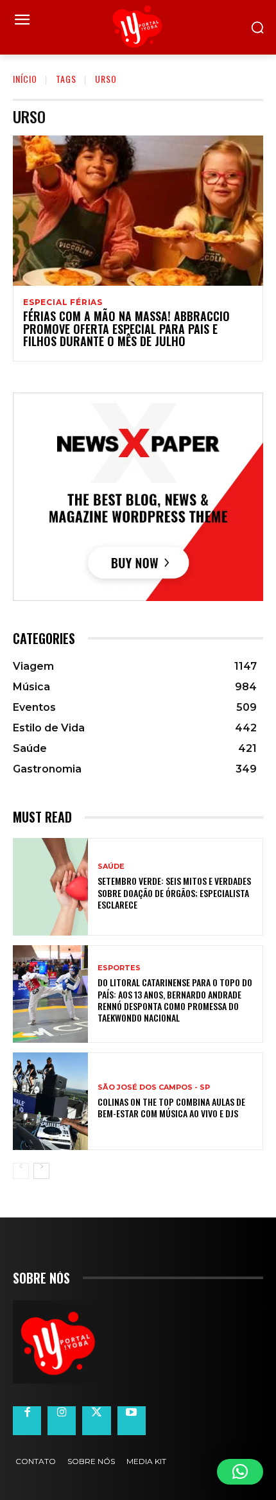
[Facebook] (27, 1420)
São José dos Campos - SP (154, 1087)
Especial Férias (63, 302)
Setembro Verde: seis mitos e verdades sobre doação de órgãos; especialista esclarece (174, 892)
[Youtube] (131, 1420)
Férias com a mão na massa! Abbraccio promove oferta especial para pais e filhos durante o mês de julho (126, 329)
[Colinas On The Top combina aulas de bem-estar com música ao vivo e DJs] (50, 1101)
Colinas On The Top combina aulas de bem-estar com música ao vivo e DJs (171, 1107)
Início (25, 78)
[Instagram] (61, 1420)
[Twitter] (96, 1420)
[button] (240, 1472)
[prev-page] (21, 1171)
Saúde (111, 866)
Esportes (119, 968)
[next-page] (41, 1171)
